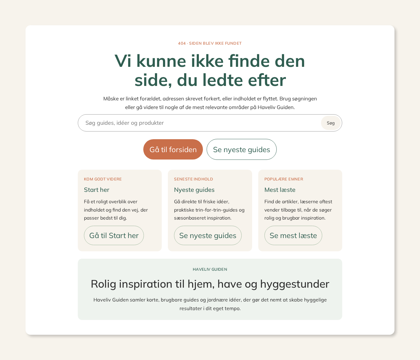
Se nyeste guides (241, 149)
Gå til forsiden (173, 149)
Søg (331, 123)
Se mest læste (293, 235)
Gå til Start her (114, 235)
